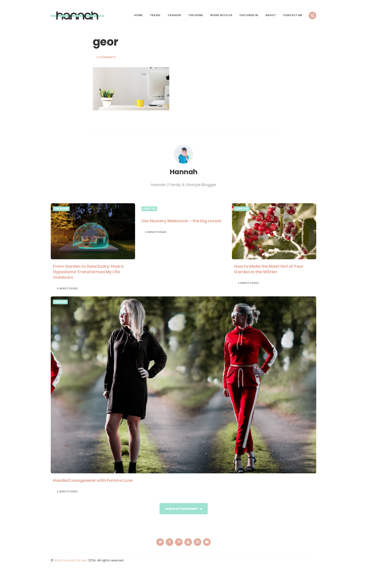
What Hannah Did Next (71, 560)
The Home (195, 15)
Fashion (174, 15)
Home (138, 15)
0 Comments (106, 57)
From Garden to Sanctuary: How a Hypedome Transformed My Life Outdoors (88, 271)
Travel (155, 15)
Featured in (249, 15)
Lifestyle (149, 208)
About (270, 15)
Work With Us (221, 15)
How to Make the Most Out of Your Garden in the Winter (268, 269)
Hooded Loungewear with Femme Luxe (93, 480)
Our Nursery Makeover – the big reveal (181, 221)
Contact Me (292, 15)
